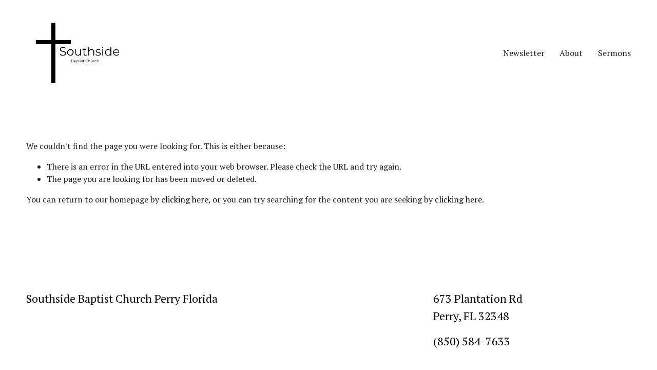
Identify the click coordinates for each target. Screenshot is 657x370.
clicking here (184, 199)
